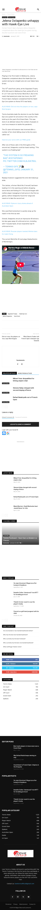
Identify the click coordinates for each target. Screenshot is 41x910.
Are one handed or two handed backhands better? (18, 631)
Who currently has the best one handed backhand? (18, 643)
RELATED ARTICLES (9, 373)
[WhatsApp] (24, 41)
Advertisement (23, 904)
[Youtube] (29, 897)
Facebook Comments (21, 417)
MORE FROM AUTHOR (25, 373)
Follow (35, 663)
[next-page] (6, 407)
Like (36, 659)
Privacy (15, 904)
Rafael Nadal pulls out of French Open (26, 497)
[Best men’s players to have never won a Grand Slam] (7, 748)
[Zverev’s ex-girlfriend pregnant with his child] (7, 613)
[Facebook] (10, 41)
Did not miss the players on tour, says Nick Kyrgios (11, 337)
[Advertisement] (20, 3)
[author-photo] (20, 357)
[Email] (33, 41)
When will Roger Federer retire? (12, 647)
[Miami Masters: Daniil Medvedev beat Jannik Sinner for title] (7, 508)
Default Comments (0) (8, 417)
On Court (5, 17)
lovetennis (6, 36)
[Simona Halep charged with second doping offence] (7, 390)
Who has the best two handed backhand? (15, 635)
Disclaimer (9, 904)
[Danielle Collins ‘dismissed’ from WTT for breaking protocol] (7, 595)
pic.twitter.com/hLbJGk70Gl (19, 161)
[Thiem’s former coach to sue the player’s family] (7, 604)
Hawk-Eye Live (23, 314)
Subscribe (35, 672)
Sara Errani (17, 316)
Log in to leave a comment (20, 424)
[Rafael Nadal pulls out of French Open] (7, 399)
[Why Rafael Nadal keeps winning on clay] (7, 758)
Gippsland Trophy (12, 314)
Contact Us (32, 904)
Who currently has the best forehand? (14, 639)
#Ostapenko (15, 158)
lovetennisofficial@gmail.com (24, 884)
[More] (38, 41)
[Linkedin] (29, 41)
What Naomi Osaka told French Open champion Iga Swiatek (30, 339)
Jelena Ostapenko (7, 316)
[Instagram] (22, 364)
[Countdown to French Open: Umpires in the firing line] (7, 767)
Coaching (6, 535)
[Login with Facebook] (4, 433)
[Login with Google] (8, 433)
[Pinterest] (19, 41)
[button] (3, 9)
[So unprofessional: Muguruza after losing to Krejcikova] (7, 585)
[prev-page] (3, 407)
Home (3, 14)
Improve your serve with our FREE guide (16, 140)
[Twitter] (15, 41)
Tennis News (10, 14)
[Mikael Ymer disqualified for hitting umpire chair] (7, 380)
